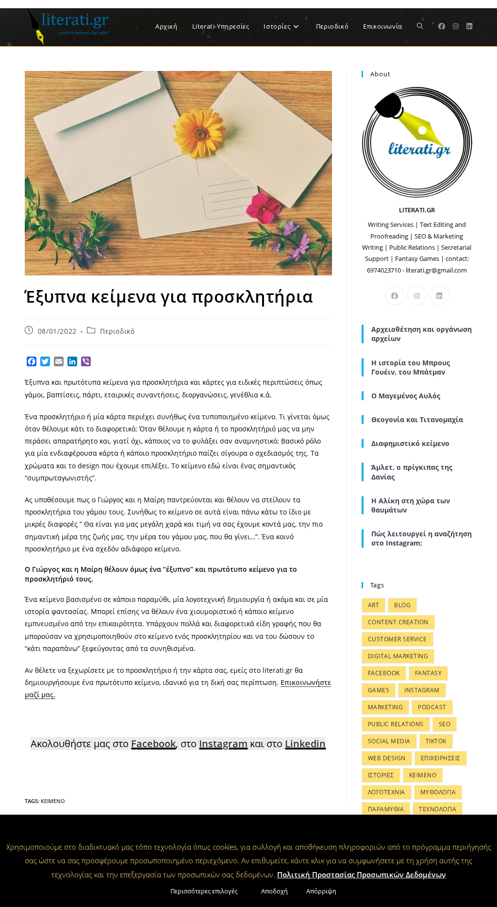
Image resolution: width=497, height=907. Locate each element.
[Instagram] (417, 295)
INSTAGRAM (422, 690)
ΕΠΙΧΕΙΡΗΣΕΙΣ (441, 758)
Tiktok (436, 741)
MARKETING (385, 707)
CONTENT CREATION (398, 622)
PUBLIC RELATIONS (396, 724)
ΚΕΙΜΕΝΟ (53, 800)
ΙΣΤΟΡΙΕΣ (381, 775)
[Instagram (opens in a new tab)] (456, 26)
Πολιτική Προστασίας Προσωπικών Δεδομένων (361, 874)
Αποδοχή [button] (274, 891)
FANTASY (428, 673)
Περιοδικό (117, 331)
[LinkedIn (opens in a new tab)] (469, 26)
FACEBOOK (384, 673)
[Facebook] (394, 295)
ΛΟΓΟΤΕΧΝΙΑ (386, 792)
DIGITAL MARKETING (398, 656)
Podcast (432, 707)
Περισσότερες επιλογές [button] (203, 891)
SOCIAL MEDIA (389, 741)
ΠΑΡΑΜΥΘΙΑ (386, 809)
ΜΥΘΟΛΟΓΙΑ (438, 792)
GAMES (379, 690)
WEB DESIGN (387, 758)
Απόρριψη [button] (321, 891)
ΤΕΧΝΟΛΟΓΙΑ (437, 809)
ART (374, 605)
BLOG (402, 605)
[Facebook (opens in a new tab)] (441, 26)
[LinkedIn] (439, 295)
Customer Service (397, 639)
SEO (445, 724)
